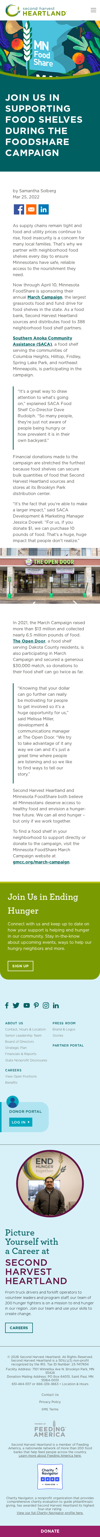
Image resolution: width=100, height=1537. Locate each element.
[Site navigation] (93, 10)
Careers (13, 1070)
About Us (14, 1023)
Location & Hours (75, 1384)
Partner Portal (68, 1045)
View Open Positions (21, 1076)
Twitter (16, 1005)
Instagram (46, 1005)
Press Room (64, 1023)
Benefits (11, 1082)
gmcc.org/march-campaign (41, 862)
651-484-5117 (21, 1384)
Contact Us (50, 1395)
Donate (50, 1531)
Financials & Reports (20, 1054)
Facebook (6, 1005)
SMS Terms (50, 1409)
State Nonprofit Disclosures (26, 1060)
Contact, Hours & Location (25, 1029)
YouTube (27, 1005)
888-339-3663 (47, 1384)
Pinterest (36, 1005)
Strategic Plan (16, 1048)
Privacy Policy (50, 1402)
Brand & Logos (64, 1029)
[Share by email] (31, 209)
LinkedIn (56, 1005)
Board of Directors (19, 1042)
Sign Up (20, 966)
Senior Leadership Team (23, 1035)
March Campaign (44, 297)
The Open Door (29, 641)
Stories (58, 1035)
